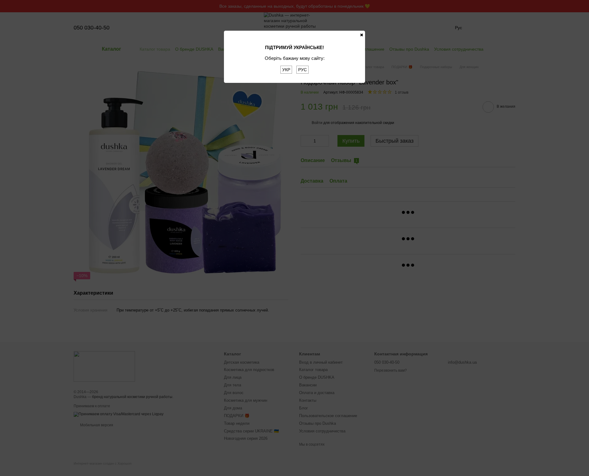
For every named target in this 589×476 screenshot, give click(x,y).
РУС (302, 69)
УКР (286, 69)
